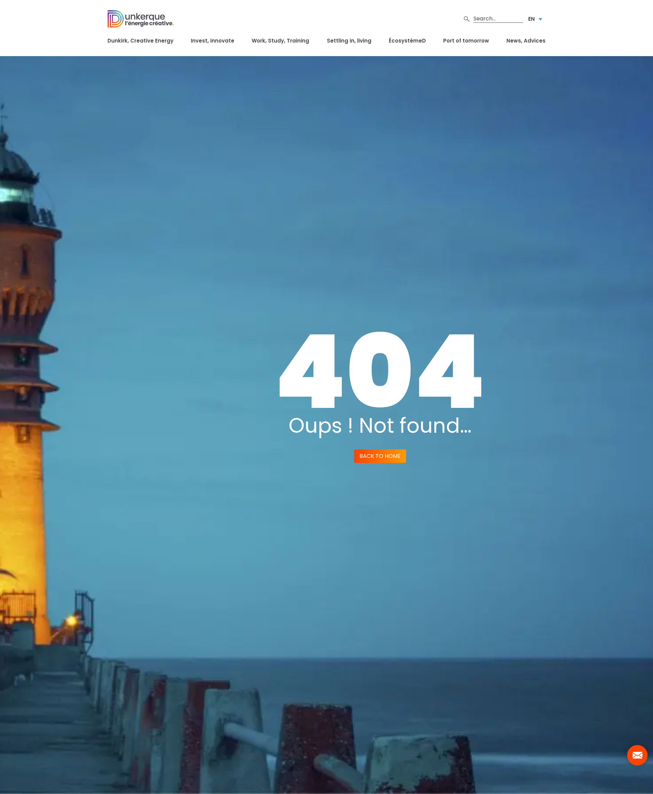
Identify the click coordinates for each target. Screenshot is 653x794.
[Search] (467, 19)
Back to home (380, 456)
